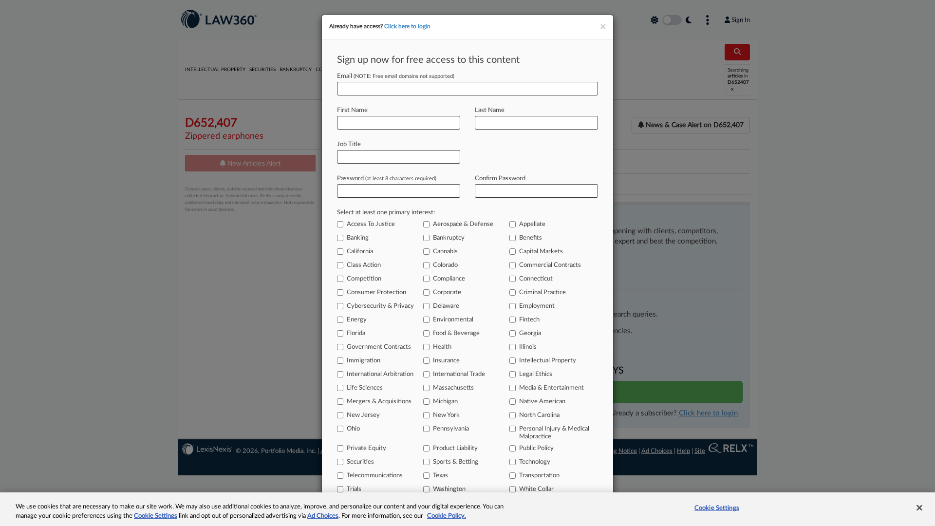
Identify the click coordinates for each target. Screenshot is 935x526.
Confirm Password (500, 178)
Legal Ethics (535, 374)
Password (386, 178)
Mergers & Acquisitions (379, 401)
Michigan (445, 401)
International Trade (459, 374)
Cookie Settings (155, 516)
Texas (440, 475)
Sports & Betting (455, 462)
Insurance (446, 360)
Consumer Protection (376, 292)
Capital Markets (541, 251)
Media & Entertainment (551, 388)
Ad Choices (322, 516)
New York (446, 415)
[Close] (919, 508)
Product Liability (455, 448)
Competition (364, 279)
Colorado (445, 265)
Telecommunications (375, 475)
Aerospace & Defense (463, 224)
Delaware (446, 306)
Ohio (353, 429)
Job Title (349, 144)
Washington (449, 489)
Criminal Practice (542, 292)
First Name (352, 110)
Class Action (364, 265)
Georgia (530, 333)
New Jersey (363, 415)
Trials (354, 489)
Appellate (532, 224)
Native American (542, 401)
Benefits (530, 238)
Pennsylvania (451, 429)
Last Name (490, 110)
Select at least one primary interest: (386, 212)
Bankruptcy (449, 238)
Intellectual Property (547, 360)
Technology (534, 462)
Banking (358, 238)
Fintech (529, 320)
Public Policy (536, 448)
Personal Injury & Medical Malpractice (554, 433)
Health (442, 347)
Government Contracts (379, 347)
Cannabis (445, 251)
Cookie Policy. (446, 516)
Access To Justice (371, 224)
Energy (357, 320)
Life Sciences (365, 388)
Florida (356, 333)
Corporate (447, 292)
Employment (537, 306)
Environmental (453, 320)
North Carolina (539, 415)
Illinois (528, 347)
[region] (467, 509)
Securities (360, 462)
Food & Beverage (456, 333)
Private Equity (366, 448)
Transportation (539, 475)
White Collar (536, 489)
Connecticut (536, 279)
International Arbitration (380, 374)
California (360, 251)
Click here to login (407, 26)
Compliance (449, 279)
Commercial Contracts (550, 265)
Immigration (363, 360)
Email (395, 76)
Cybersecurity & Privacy (380, 306)
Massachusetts (453, 388)
